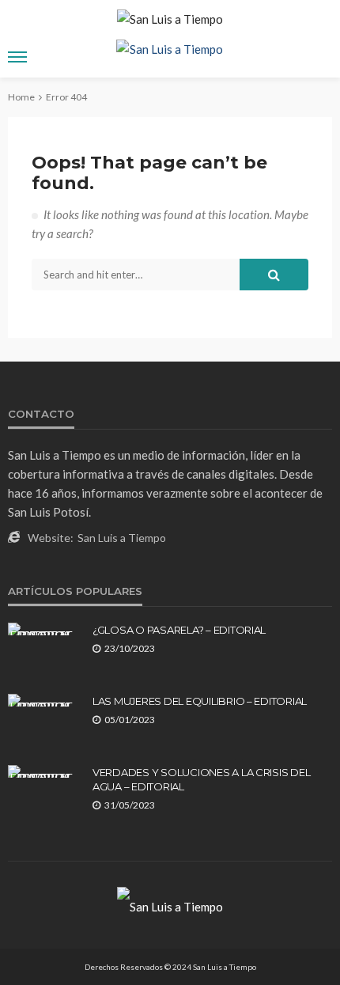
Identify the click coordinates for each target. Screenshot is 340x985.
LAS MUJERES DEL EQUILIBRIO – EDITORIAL (200, 701)
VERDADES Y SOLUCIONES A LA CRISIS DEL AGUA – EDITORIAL (201, 779)
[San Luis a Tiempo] (170, 905)
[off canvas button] (17, 57)
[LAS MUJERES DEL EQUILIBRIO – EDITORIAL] (44, 700)
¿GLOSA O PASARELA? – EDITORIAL (179, 629)
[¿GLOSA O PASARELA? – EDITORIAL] (44, 629)
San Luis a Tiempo (121, 537)
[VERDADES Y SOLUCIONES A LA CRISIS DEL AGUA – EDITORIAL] (44, 771)
